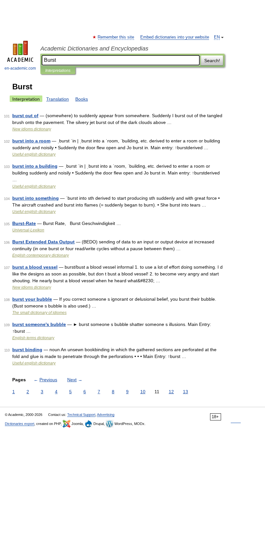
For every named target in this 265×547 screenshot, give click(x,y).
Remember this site (116, 37)
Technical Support (81, 415)
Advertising (105, 415)
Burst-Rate (24, 223)
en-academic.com (20, 68)
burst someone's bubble (39, 324)
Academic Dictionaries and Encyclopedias (94, 48)
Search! (212, 60)
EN (217, 37)
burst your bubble (32, 299)
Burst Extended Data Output (43, 241)
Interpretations (57, 70)
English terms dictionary (33, 338)
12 (171, 391)
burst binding (27, 349)
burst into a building (35, 166)
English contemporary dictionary (40, 255)
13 (185, 391)
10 (142, 391)
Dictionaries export (19, 424)
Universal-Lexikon (28, 230)
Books (81, 99)
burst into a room (31, 140)
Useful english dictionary (34, 154)
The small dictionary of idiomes (39, 312)
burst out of (25, 115)
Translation (57, 99)
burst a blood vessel (35, 267)
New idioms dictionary (31, 129)
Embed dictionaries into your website (174, 37)
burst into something (35, 198)
